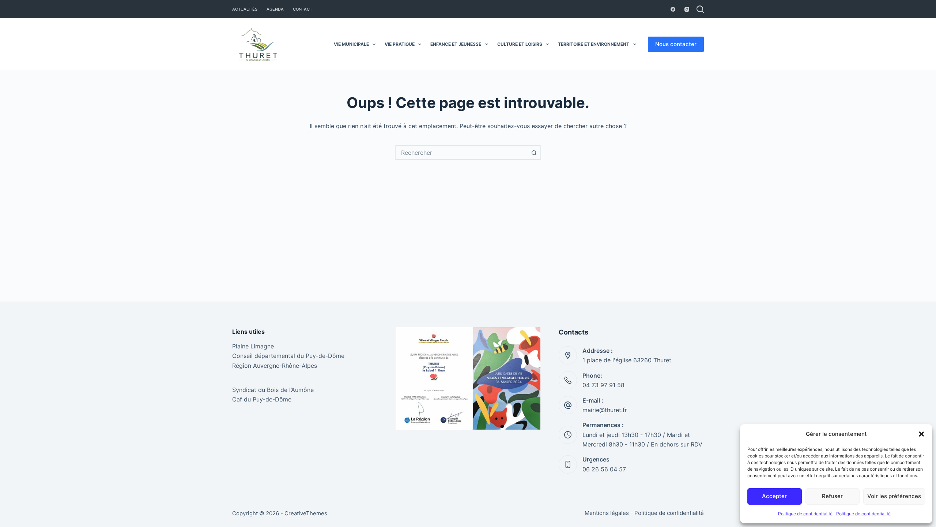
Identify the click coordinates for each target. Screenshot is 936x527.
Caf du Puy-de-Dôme (261, 399)
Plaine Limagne (253, 346)
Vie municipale (351, 44)
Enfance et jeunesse (455, 44)
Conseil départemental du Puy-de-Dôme (288, 355)
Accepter (774, 496)
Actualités (244, 9)
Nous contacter (676, 44)
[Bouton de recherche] (533, 152)
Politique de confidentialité (805, 513)
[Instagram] (686, 9)
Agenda (275, 9)
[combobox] (461, 152)
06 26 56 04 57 (604, 469)
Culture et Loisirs (519, 44)
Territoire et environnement (593, 44)
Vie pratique (400, 44)
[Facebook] (673, 9)
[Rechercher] (700, 9)
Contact (302, 9)
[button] (921, 434)
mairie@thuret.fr (604, 410)
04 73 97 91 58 (603, 385)
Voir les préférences (894, 496)
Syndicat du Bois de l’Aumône (273, 389)
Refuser (832, 496)
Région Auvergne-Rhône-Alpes (274, 365)
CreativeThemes (305, 513)
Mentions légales (607, 512)
